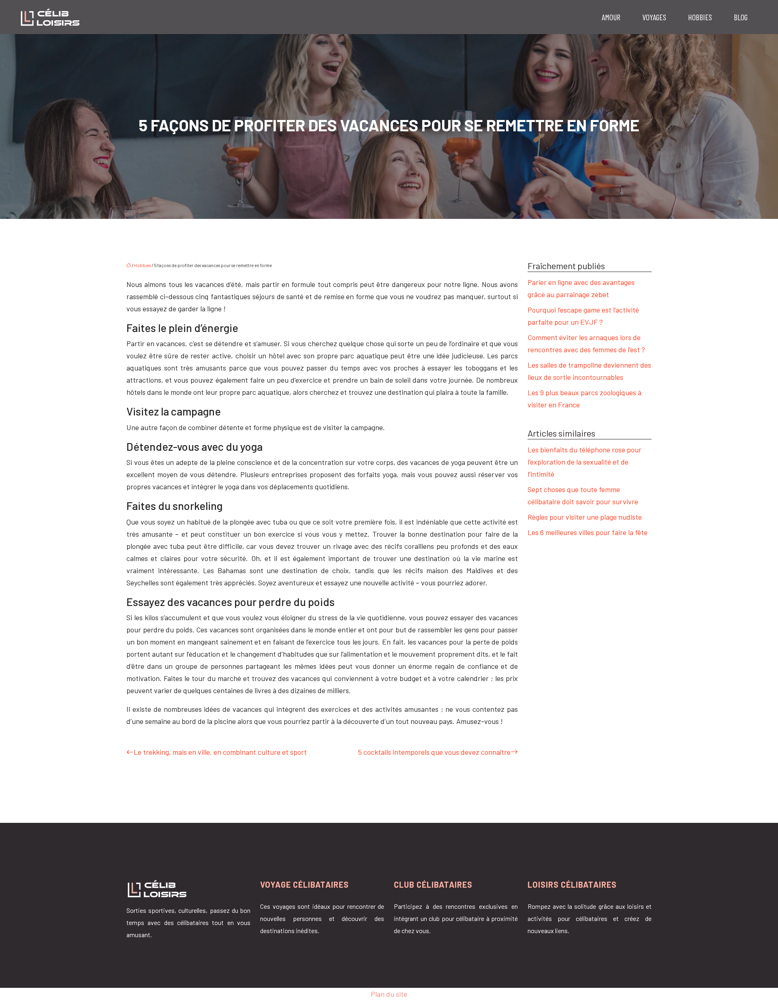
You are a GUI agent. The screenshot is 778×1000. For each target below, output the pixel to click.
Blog (741, 17)
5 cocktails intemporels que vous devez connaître (434, 751)
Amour (611, 17)
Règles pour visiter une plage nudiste (585, 516)
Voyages (654, 17)
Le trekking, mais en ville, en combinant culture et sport (220, 751)
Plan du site (389, 993)
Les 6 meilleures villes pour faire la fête (588, 532)
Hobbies (700, 17)
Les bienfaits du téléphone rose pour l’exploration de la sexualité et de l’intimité (584, 461)
